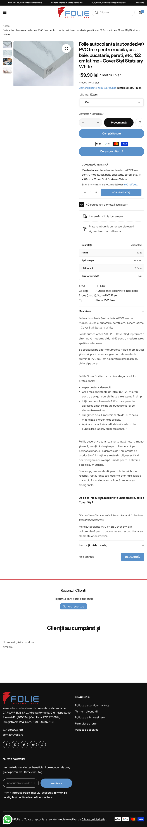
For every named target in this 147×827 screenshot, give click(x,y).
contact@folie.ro (13, 734)
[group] (43, 63)
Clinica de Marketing (94, 819)
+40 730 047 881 (13, 730)
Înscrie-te (56, 783)
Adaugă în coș (121, 192)
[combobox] (113, 12)
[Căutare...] (96, 12)
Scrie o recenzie (73, 606)
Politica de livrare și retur (90, 717)
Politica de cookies (86, 729)
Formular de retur (86, 723)
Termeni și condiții (86, 711)
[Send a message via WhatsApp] (7, 819)
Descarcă (132, 556)
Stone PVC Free (107, 295)
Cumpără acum (111, 133)
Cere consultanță (111, 151)
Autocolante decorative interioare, (117, 290)
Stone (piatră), (88, 295)
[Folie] (73, 12)
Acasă (6, 25)
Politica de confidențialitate (92, 705)
